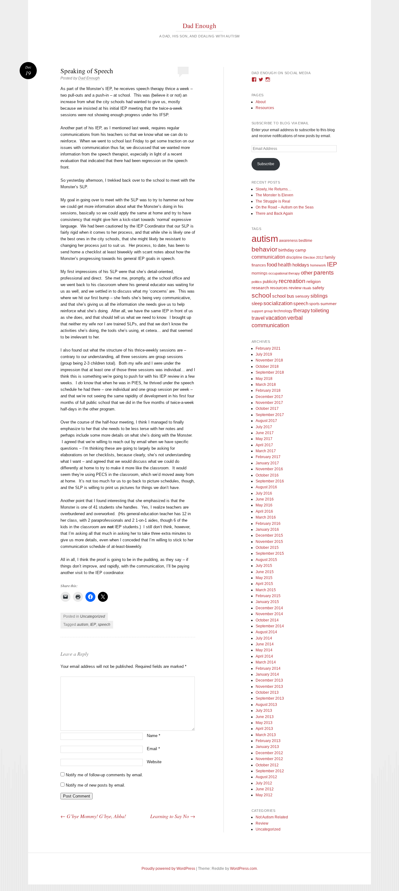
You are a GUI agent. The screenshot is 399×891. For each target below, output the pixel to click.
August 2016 (266, 487)
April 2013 (264, 728)
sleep (257, 303)
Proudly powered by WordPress (168, 868)
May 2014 (264, 650)
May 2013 (264, 723)
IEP (93, 624)
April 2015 (264, 584)
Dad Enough (199, 25)
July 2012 (264, 783)
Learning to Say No (172, 816)
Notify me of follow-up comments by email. (104, 775)
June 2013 (265, 717)
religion (313, 281)
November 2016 (269, 469)
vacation (276, 317)
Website (154, 761)
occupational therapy (284, 273)
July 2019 (264, 354)
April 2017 (264, 445)
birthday (286, 250)
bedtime (305, 240)
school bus (283, 296)
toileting (320, 310)
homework (318, 265)
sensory (302, 296)
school (261, 295)
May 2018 (264, 378)
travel (258, 318)
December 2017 (269, 397)
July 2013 (264, 710)
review (295, 287)
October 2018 (267, 366)
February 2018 (268, 390)
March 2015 (266, 590)
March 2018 (266, 384)
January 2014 (267, 674)
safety (318, 287)
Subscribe (265, 164)
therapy (301, 310)
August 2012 (266, 777)
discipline (294, 257)
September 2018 (270, 372)
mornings (259, 273)
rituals (306, 288)
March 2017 (266, 451)
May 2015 (264, 578)
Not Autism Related (272, 817)
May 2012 (264, 795)
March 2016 (266, 517)
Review (262, 823)
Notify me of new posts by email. (95, 785)
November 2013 (269, 686)
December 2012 (269, 753)
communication (268, 257)
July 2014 (264, 638)
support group (262, 311)
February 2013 (268, 741)
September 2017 (270, 415)
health (284, 264)
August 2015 (266, 560)
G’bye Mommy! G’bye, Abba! (93, 816)
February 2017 (268, 457)
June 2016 (265, 499)
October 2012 (267, 765)
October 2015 (267, 547)
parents (324, 272)
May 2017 (264, 439)
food (272, 265)
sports (314, 304)
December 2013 (269, 680)
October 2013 (267, 692)
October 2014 (267, 620)
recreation (292, 280)
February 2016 (268, 523)
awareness (288, 240)
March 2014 (266, 662)
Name (153, 735)
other (307, 273)
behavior (264, 249)
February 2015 (268, 596)
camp (300, 249)
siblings (319, 296)
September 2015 (270, 553)
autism (82, 624)
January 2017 (267, 463)
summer (328, 303)
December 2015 (269, 535)
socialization (277, 303)
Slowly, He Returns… (273, 189)
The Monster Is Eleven (274, 195)
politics (257, 282)
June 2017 (265, 433)
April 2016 (264, 511)
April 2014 (264, 656)
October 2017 (267, 408)
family (329, 257)
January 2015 (267, 602)
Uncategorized (92, 616)
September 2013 (270, 698)
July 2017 (264, 427)
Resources (265, 108)
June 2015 (265, 572)
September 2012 (270, 771)
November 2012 (269, 759)
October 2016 (267, 475)
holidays (300, 264)
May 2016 (264, 505)
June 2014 (265, 644)
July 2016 (264, 493)
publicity (270, 281)
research (260, 287)
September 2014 (270, 626)
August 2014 (266, 632)
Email (153, 748)
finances (259, 265)
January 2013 (267, 747)
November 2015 (269, 541)
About (261, 102)
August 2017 (266, 421)
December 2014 (269, 608)
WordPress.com (243, 868)
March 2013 (266, 735)
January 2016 (267, 529)
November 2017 (269, 402)
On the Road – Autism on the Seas (285, 207)
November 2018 (269, 360)
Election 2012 (313, 257)
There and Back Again (274, 213)
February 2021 (268, 348)
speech (104, 624)
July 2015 (264, 565)
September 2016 (270, 481)
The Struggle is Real (273, 201)
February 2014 (268, 668)
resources (279, 288)
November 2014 (269, 614)
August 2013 (266, 704)
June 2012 (265, 789)
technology (283, 311)
